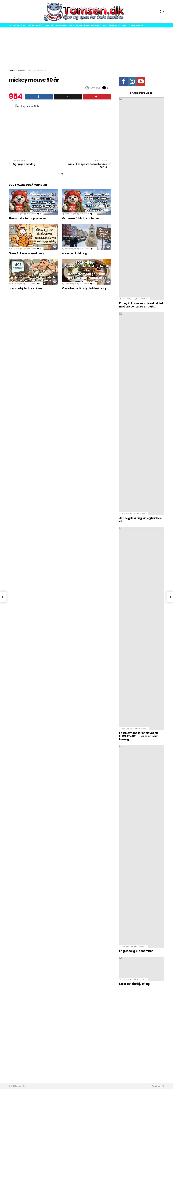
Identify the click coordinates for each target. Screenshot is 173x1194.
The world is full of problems (27, 218)
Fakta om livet (64, 25)
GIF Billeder (137, 25)
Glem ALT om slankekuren (26, 253)
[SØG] (162, 11)
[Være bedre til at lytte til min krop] (86, 272)
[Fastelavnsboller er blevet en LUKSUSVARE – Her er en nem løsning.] (141, 628)
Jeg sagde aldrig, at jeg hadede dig (140, 519)
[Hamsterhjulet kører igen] (33, 272)
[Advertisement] (86, 48)
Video (124, 25)
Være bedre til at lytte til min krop (84, 288)
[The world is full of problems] (33, 202)
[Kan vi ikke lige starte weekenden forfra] (170, 597)
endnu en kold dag (74, 253)
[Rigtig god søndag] (3, 597)
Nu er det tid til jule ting (134, 984)
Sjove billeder (18, 25)
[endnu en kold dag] (86, 237)
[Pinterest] (97, 96)
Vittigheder (35, 25)
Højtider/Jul (110, 25)
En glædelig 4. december (136, 951)
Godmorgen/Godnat (87, 25)
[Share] (39, 96)
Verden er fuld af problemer (80, 218)
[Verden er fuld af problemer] (86, 202)
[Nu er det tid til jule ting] (141, 969)
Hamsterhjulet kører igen (25, 288)
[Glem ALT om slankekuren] (33, 237)
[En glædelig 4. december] (141, 846)
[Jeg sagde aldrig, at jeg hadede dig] (141, 413)
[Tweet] (68, 96)
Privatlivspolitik (158, 1086)
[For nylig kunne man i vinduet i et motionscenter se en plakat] (141, 198)
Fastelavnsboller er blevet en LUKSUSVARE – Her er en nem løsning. (138, 736)
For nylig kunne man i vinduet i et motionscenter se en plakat (141, 305)
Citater (49, 25)
